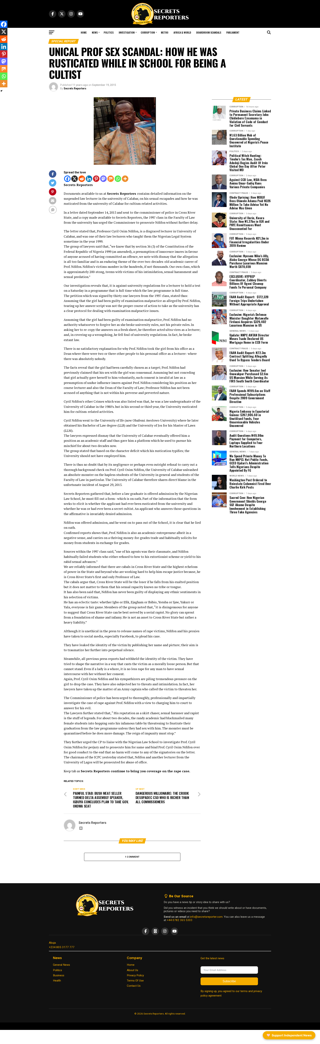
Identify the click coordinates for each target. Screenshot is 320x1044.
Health (57, 980)
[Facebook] (67, 178)
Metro (164, 32)
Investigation (127, 32)
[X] (74, 178)
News (95, 32)
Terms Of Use (135, 980)
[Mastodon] (103, 178)
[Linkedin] (89, 178)
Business (58, 975)
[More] (125, 178)
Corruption (148, 32)
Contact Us (134, 985)
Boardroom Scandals (208, 32)
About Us (132, 970)
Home (84, 32)
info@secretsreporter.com (206, 916)
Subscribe (229, 981)
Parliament (232, 32)
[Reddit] (82, 178)
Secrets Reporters (75, 88)
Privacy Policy (135, 975)
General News (61, 964)
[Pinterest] (96, 178)
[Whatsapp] (118, 178)
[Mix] (110, 178)
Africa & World (182, 32)
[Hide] (1, 90)
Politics (109, 32)
